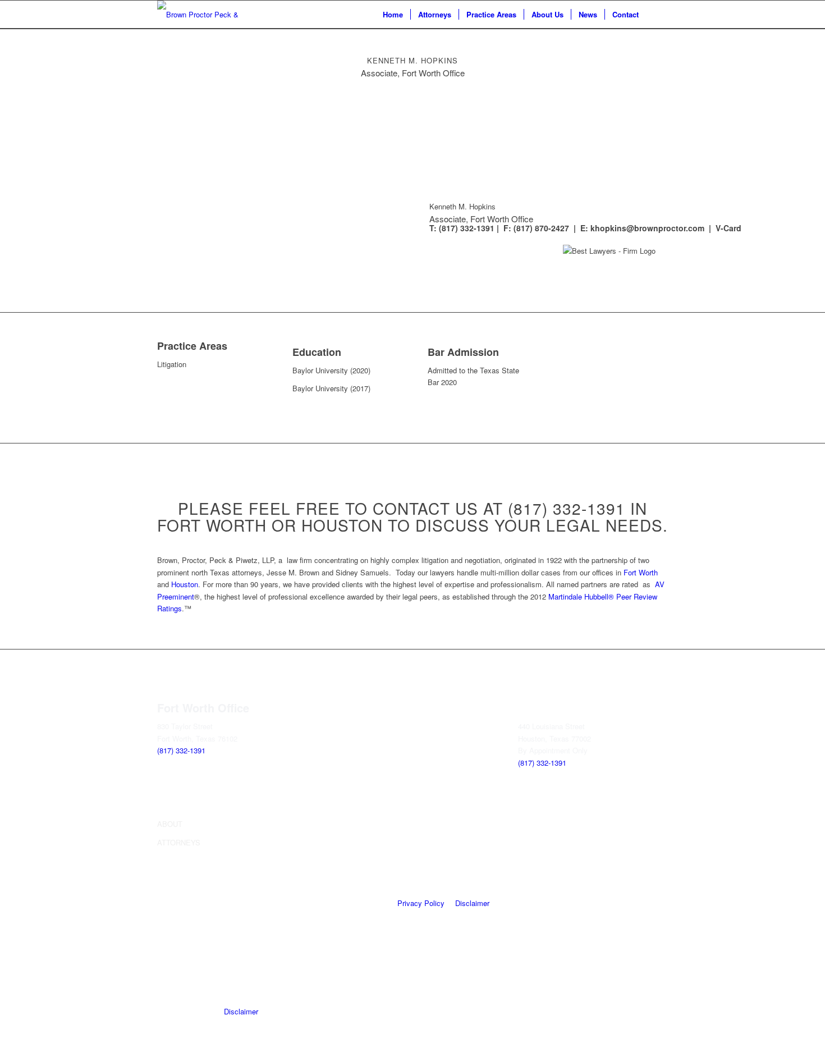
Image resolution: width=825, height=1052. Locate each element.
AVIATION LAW (317, 823)
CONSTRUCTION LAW (330, 860)
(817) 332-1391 (181, 750)
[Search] (657, 15)
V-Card (728, 228)
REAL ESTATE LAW (325, 945)
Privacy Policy (420, 903)
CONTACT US (180, 878)
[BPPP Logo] (199, 15)
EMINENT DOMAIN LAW (333, 878)
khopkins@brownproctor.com (647, 228)
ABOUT (169, 823)
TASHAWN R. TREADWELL (608, 842)
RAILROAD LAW (319, 842)
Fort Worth (641, 572)
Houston (184, 584)
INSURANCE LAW (322, 896)
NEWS (168, 860)
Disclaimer (472, 903)
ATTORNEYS (178, 842)
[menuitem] (392, 15)
